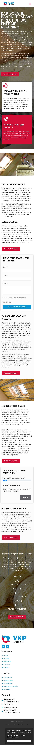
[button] (30, 4)
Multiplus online (24, 725)
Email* (5, 275)
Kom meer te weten (13, 737)
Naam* (5, 267)
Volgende (25, 497)
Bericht (5, 283)
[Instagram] (7, 646)
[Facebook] (3, 646)
